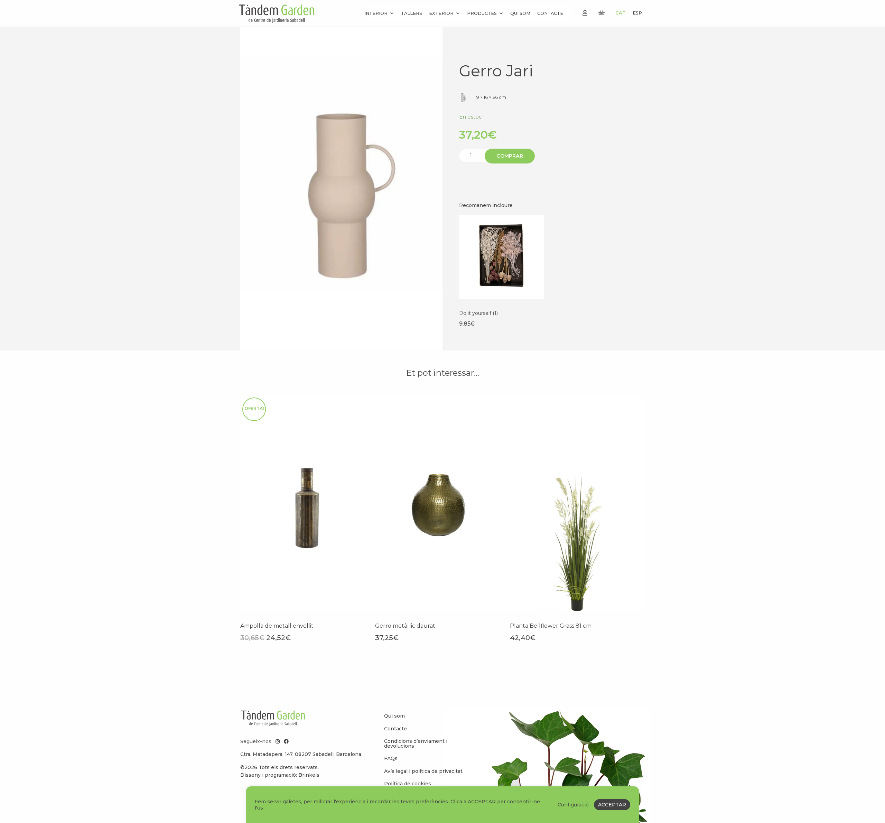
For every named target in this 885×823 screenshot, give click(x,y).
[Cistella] (601, 13)
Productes (482, 13)
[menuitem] (425, 716)
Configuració (573, 805)
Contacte (550, 13)
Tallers (411, 13)
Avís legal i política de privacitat (423, 771)
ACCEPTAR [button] (612, 805)
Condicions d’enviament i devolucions (415, 743)
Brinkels (308, 775)
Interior (376, 13)
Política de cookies (407, 783)
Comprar (509, 156)
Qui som (520, 13)
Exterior (441, 13)
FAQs (391, 758)
